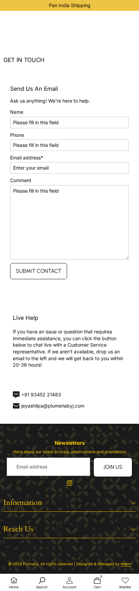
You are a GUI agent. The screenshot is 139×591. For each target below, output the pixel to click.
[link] (37, 380)
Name (16, 112)
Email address (26, 157)
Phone (17, 135)
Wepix (125, 564)
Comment (20, 180)
